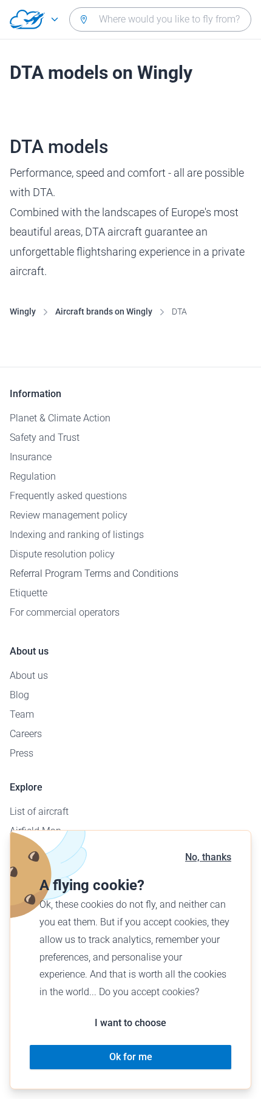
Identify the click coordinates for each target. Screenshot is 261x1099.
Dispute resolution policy (62, 554)
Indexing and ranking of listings (77, 534)
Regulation (33, 476)
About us (29, 675)
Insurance (31, 457)
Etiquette (28, 593)
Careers (26, 734)
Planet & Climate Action (60, 418)
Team (22, 714)
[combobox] (160, 19)
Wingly (23, 311)
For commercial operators (65, 612)
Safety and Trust (45, 437)
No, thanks (208, 857)
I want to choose (130, 1023)
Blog (19, 695)
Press (21, 753)
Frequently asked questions (68, 496)
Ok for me (130, 1057)
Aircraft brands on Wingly (103, 311)
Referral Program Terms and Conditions (94, 573)
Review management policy (68, 515)
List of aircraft (39, 811)
